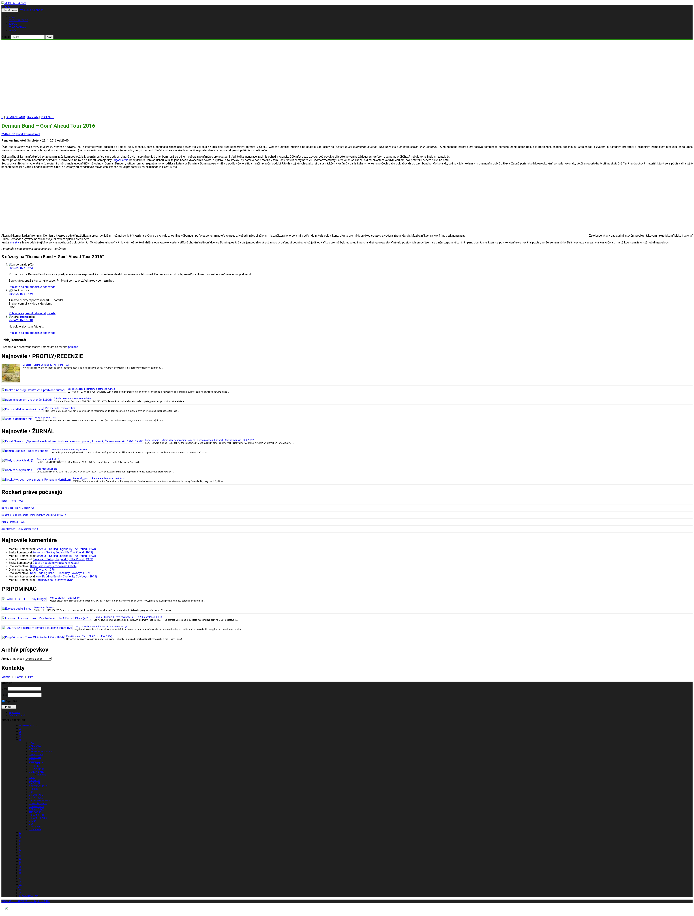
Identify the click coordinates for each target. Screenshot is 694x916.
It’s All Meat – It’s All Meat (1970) (17, 508)
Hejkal (24, 316)
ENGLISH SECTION (28, 895)
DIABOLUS (34, 780)
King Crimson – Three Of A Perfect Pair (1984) (89, 636)
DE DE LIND (35, 757)
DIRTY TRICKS (36, 797)
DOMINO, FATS (36, 806)
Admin (6, 677)
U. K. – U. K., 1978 (44, 569)
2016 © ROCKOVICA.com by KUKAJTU (25, 901)
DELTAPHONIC (36, 769)
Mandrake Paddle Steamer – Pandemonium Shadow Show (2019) (34, 515)
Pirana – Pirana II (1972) (13, 522)
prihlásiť (73, 347)
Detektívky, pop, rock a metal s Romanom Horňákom (99, 478)
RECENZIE (47, 117)
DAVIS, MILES (36, 754)
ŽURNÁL (13, 24)
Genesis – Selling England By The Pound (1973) (46, 365)
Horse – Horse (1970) (12, 501)
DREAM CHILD (36, 815)
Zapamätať (11, 701)
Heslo (4, 695)
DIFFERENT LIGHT (38, 786)
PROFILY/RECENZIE (18, 20)
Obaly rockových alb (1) (48, 469)
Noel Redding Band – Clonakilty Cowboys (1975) (60, 573)
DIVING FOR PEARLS (39, 800)
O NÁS (12, 17)
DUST (32, 823)
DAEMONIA (35, 745)
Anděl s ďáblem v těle (45, 417)
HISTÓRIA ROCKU (28, 725)
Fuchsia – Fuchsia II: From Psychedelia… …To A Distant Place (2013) (128, 617)
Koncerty (32, 117)
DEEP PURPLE (36, 763)
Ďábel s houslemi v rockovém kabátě (72, 398)
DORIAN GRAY (36, 809)
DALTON (33, 748)
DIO (31, 792)
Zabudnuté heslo (17, 715)
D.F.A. (32, 777)
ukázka (14, 242)
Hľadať (5, 6)
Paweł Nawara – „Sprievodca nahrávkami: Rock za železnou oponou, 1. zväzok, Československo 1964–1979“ (199, 440)
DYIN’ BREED (35, 826)
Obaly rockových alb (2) (48, 459)
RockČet (13, 30)
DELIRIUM (34, 766)
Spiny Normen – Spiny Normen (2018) (19, 529)
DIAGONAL (34, 783)
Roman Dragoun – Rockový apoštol (69, 449)
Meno (4, 688)
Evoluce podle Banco (44, 607)
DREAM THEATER (38, 818)
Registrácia (14, 712)
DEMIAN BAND (15, 117)
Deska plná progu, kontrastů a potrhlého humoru (91, 389)
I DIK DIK (33, 789)
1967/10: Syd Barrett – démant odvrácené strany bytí (100, 626)
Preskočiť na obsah (31, 10)
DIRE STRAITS (36, 794)
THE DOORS (35, 812)
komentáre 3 (32, 134)
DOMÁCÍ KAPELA (38, 803)
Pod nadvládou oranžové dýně (60, 408)
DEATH (32, 760)
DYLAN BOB (35, 829)
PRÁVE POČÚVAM (17, 27)
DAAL (32, 743)
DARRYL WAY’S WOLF (40, 751)
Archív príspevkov (12, 658)
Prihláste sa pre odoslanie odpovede (32, 287)
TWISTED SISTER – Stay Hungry (64, 598)
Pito (30, 677)
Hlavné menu (10, 10)
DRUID (32, 820)
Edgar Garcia (120, 160)
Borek (20, 134)
